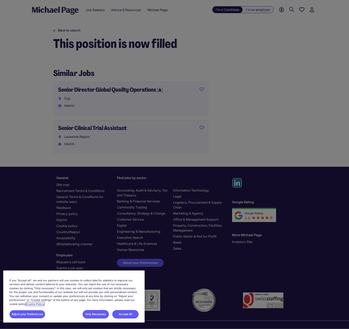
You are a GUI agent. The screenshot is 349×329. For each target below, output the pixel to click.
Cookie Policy (35, 304)
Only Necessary (95, 314)
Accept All (125, 314)
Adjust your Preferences (27, 314)
